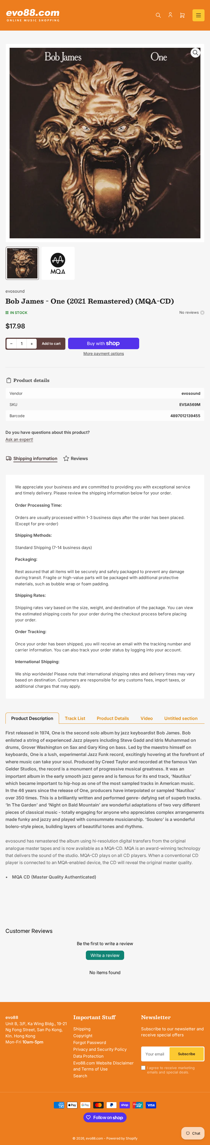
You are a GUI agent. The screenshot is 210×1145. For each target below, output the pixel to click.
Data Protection (88, 1056)
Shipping (82, 1028)
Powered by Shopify (122, 1138)
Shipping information (35, 458)
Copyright (82, 1035)
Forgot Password (89, 1042)
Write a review (105, 955)
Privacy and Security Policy (100, 1049)
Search (80, 1075)
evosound (15, 291)
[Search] (158, 15)
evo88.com (94, 1138)
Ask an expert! (19, 439)
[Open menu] (198, 15)
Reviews (79, 458)
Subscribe (186, 1054)
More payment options (103, 353)
